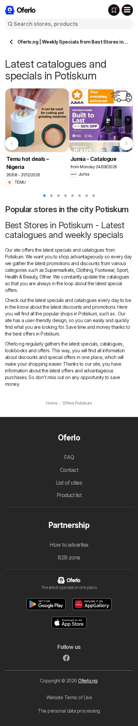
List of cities (69, 482)
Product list (69, 495)
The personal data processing (69, 711)
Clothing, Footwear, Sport (102, 270)
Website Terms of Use (69, 697)
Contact (69, 470)
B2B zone (69, 557)
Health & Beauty (21, 277)
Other (45, 277)
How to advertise (69, 544)
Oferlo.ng (87, 680)
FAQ (69, 457)
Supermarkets (59, 270)
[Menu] (127, 10)
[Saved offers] (114, 10)
